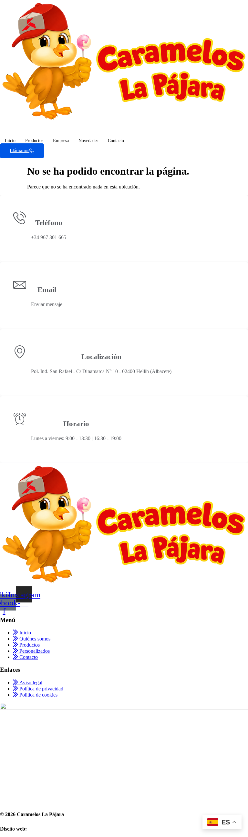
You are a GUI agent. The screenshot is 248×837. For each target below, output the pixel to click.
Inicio (10, 140)
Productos (34, 140)
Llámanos (19, 150)
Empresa (61, 140)
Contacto (116, 140)
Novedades (88, 140)
